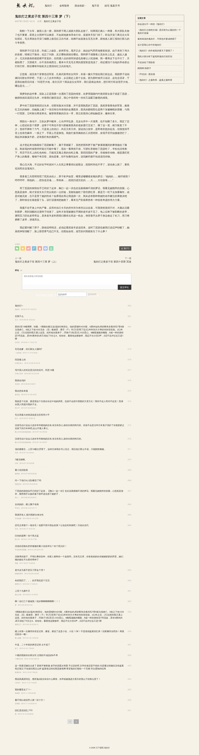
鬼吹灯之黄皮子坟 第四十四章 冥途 (112, 261)
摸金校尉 (79, 5)
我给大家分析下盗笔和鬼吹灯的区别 (155, 56)
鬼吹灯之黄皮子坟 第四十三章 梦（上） (36, 261)
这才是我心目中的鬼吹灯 (149, 44)
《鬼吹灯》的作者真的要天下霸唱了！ (156, 50)
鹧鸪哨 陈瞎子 (144, 68)
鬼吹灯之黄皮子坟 (52, 21)
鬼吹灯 (48, 5)
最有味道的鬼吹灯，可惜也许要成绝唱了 (157, 38)
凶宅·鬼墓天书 (112, 5)
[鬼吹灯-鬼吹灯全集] (25, 5)
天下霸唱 (100, 747)
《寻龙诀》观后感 (146, 74)
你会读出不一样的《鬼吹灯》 (152, 24)
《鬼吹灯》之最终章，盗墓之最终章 (155, 79)
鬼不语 (95, 5)
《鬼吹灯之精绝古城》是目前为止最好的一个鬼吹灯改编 (159, 31)
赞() (125, 248)
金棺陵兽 (64, 5)
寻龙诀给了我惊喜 (146, 62)
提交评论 (124, 287)
